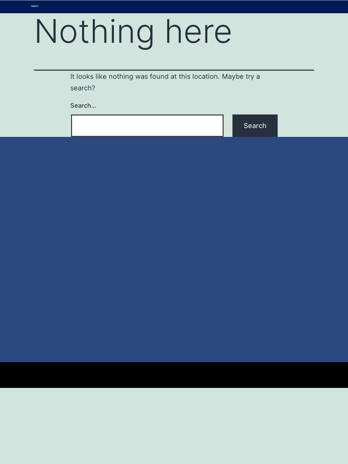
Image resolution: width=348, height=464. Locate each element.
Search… (83, 105)
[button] (200, 6)
